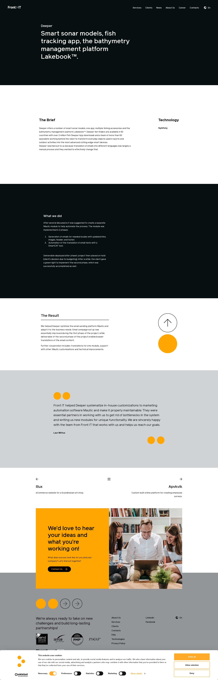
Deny (192, 673)
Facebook (150, 622)
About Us (170, 8)
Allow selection (192, 665)
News (159, 8)
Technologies (118, 639)
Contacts (194, 8)
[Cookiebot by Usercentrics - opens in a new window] (21, 675)
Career (182, 8)
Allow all (192, 657)
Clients (148, 8)
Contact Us (56, 569)
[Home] (14, 7)
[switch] (77, 673)
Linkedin (150, 618)
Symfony (163, 128)
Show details (136, 673)
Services (137, 8)
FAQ (114, 635)
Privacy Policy (118, 643)
